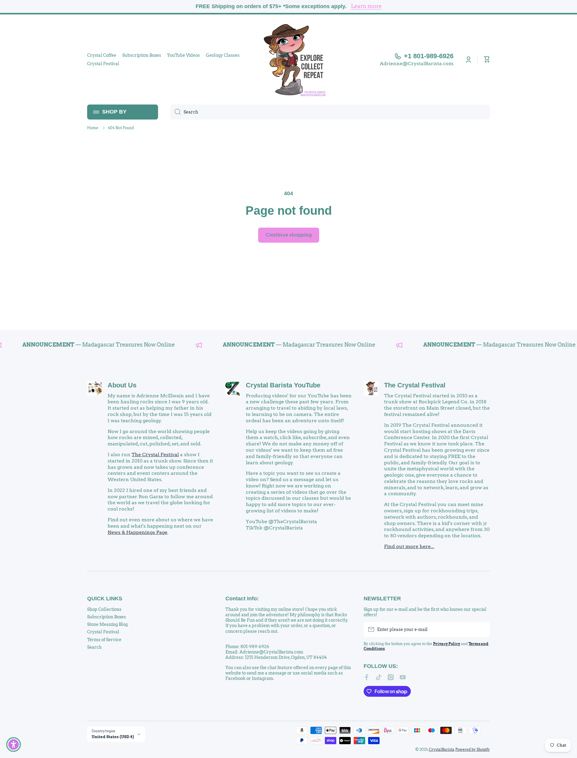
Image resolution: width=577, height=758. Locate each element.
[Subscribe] (482, 629)
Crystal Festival (103, 631)
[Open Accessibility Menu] (13, 744)
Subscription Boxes (106, 616)
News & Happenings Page (137, 532)
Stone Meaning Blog (107, 624)
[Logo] (288, 59)
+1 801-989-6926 (428, 56)
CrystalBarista (441, 749)
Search (94, 647)
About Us (122, 385)
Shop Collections (104, 609)
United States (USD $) (113, 736)
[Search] (175, 112)
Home (92, 128)
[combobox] (330, 112)
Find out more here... (409, 546)
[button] (487, 59)
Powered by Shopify (472, 749)
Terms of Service (104, 639)
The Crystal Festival (155, 454)
